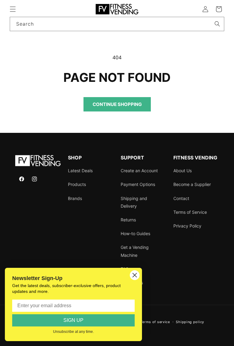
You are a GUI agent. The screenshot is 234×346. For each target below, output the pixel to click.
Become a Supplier (192, 184)
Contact (181, 198)
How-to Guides (135, 233)
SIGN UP (73, 320)
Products (77, 184)
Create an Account (139, 170)
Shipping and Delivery (134, 202)
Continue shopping (117, 104)
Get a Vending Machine (135, 251)
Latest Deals (80, 170)
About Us (182, 170)
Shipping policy (190, 322)
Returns (128, 219)
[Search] (217, 24)
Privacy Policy (187, 225)
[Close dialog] (135, 275)
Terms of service (155, 322)
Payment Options (138, 184)
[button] (13, 9)
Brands (75, 198)
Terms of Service (190, 212)
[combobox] (117, 24)
